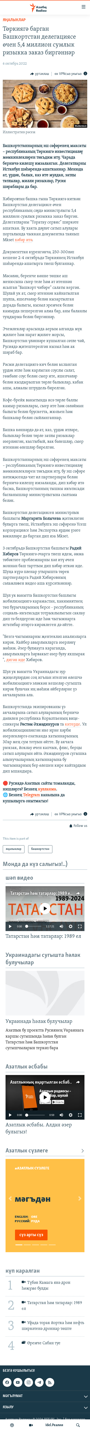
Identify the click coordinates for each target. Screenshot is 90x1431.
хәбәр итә (23, 240)
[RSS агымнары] (49, 1382)
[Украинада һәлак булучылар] (45, 993)
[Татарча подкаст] (12, 1425)
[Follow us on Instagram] (28, 1382)
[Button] (39, 74)
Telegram (31, 795)
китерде (72, 724)
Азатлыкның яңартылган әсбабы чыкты (48, 1082)
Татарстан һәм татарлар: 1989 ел (41, 893)
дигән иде (15, 660)
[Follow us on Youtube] (17, 1382)
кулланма (47, 789)
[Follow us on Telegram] (39, 1382)
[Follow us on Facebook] (7, 1382)
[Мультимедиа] (31, 1425)
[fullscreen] (79, 926)
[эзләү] (78, 1425)
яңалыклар (14, 20)
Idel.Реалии (54, 1425)
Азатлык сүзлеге (27, 1151)
